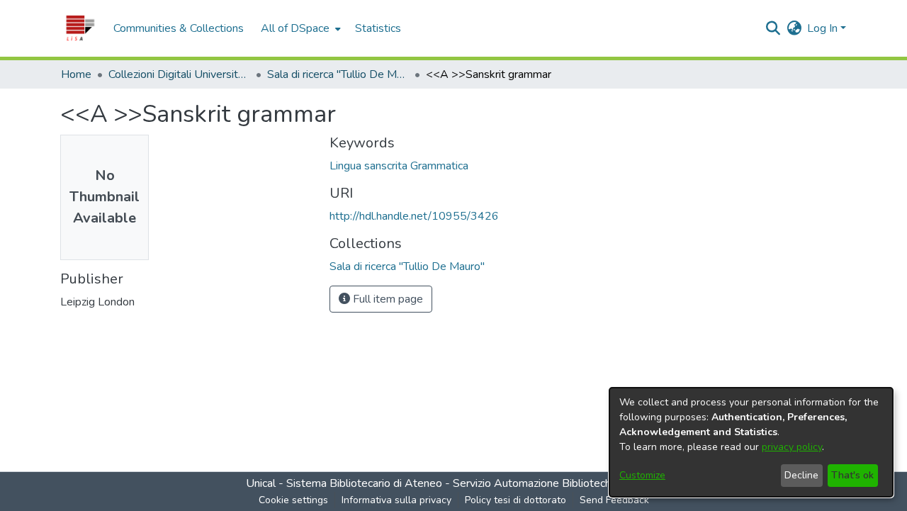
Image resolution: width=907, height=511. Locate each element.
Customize (642, 475)
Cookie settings (293, 500)
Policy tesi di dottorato (515, 500)
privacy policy (792, 447)
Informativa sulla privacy (396, 500)
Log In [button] (823, 28)
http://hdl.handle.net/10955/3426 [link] (414, 216)
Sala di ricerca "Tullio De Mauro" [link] (338, 74)
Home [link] (76, 74)
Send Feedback (614, 500)
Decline (801, 475)
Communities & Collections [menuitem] (178, 28)
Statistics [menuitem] (378, 28)
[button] (79, 28)
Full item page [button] (386, 299)
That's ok (852, 475)
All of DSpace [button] (295, 28)
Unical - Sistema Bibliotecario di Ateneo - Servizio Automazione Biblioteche (431, 483)
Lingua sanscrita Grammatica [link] (398, 166)
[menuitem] (299, 28)
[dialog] (751, 442)
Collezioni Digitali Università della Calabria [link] (179, 74)
